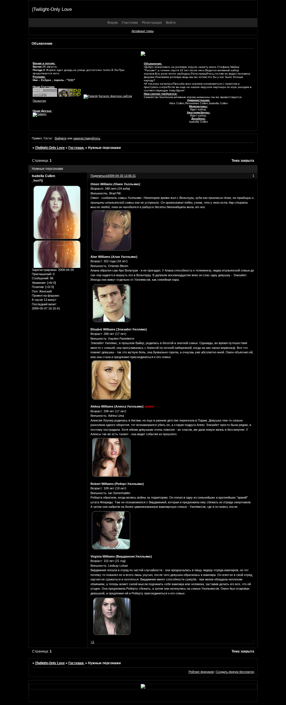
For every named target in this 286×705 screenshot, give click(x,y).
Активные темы (143, 31)
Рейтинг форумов (201, 671)
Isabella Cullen (43, 176)
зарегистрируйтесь (86, 138)
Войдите (60, 138)
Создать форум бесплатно (235, 671)
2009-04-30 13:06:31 (122, 175)
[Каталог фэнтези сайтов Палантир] (91, 95)
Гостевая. (76, 148)
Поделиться (99, 175)
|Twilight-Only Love (50, 148)
